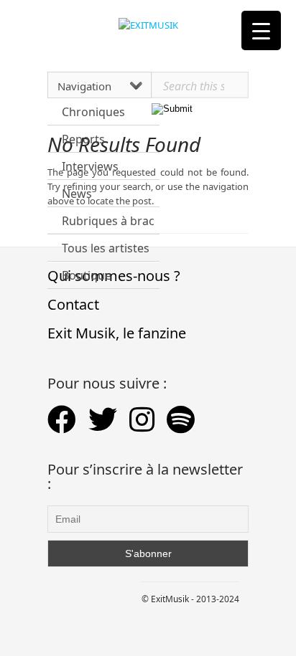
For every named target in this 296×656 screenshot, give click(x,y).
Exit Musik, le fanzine (116, 333)
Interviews (90, 166)
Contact (73, 304)
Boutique (86, 275)
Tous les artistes (105, 248)
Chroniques (93, 112)
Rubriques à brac (108, 221)
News (77, 193)
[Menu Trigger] (261, 30)
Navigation (84, 86)
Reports (83, 139)
